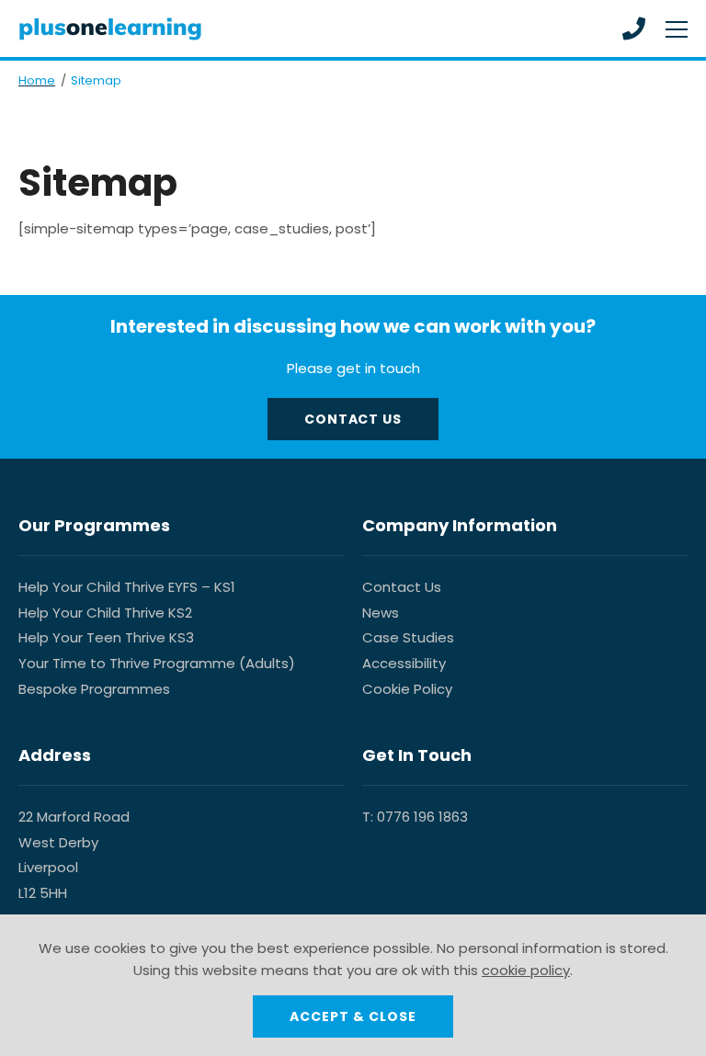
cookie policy (526, 970)
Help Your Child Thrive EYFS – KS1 (126, 586)
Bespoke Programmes (94, 688)
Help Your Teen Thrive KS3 (106, 637)
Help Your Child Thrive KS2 (105, 612)
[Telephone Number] (633, 28)
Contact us (353, 419)
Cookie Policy (407, 688)
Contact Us (401, 586)
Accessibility (404, 663)
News (380, 612)
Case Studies (408, 637)
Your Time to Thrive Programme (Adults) (156, 663)
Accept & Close (353, 1016)
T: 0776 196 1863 (415, 816)
